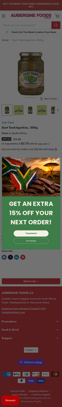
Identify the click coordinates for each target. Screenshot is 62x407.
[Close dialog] (58, 159)
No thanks (31, 240)
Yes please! (31, 233)
